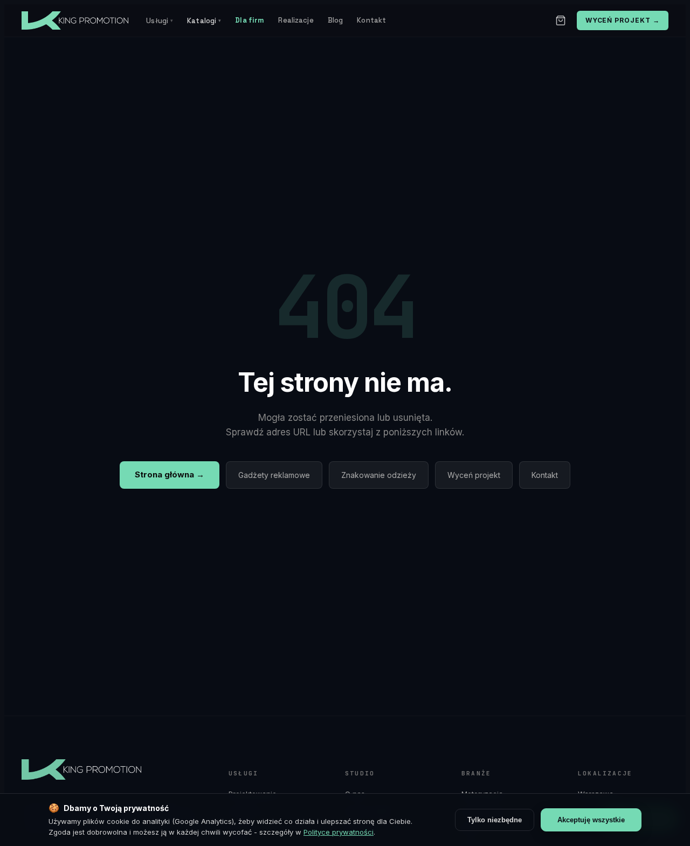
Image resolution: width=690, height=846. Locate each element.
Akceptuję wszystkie (591, 820)
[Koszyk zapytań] (560, 20)
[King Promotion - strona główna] (80, 20)
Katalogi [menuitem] (204, 20)
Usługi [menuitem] (159, 20)
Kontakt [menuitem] (371, 20)
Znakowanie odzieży (378, 475)
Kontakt (545, 475)
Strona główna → (169, 474)
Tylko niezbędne (494, 820)
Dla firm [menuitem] (249, 20)
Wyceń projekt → (622, 20)
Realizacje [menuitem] (295, 20)
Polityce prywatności (338, 832)
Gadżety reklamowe (274, 475)
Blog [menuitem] (335, 20)
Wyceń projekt (473, 475)
